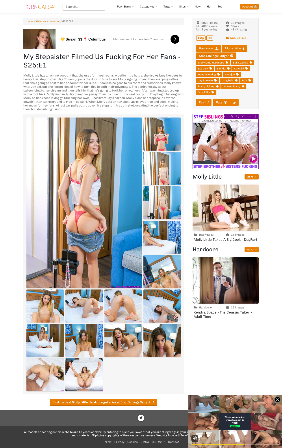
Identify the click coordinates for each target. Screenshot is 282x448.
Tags (166, 6)
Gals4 (38, 7)
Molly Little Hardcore (211, 62)
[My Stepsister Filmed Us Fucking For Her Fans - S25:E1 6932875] (84, 306)
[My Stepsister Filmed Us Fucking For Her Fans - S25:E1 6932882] (45, 374)
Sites (182, 6)
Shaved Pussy (231, 86)
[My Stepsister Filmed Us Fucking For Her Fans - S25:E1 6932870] (162, 168)
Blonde (221, 68)
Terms (107, 442)
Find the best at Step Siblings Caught (101, 402)
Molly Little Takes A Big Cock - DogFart (225, 239)
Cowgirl (239, 68)
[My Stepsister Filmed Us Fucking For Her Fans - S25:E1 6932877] (162, 306)
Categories (147, 6)
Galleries (41, 21)
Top (220, 6)
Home (30, 21)
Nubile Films (238, 38)
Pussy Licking (206, 86)
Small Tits (204, 92)
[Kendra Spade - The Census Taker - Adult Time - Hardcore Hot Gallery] (226, 280)
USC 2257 (158, 442)
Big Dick (203, 68)
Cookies (132, 442)
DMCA (145, 442)
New (198, 6)
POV (244, 80)
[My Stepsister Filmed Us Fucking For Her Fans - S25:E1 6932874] (45, 306)
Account (247, 6)
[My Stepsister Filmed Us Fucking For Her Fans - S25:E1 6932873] (162, 271)
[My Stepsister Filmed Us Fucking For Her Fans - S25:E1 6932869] (162, 134)
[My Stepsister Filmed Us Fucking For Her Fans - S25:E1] (84, 203)
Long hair (227, 80)
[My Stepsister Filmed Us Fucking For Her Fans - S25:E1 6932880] (123, 340)
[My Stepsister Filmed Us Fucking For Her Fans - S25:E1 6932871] (162, 202)
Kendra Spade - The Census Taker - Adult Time (223, 314)
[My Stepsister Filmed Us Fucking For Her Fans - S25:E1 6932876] (123, 306)
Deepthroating (207, 74)
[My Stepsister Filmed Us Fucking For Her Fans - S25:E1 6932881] (162, 340)
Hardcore (54, 21)
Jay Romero (205, 80)
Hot (209, 6)
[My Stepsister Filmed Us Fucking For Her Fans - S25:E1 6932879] (84, 340)
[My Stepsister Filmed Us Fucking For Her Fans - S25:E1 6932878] (45, 340)
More (250, 176)
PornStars (124, 6)
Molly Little (233, 48)
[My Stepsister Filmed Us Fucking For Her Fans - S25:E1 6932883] (84, 374)
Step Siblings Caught (214, 56)
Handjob (230, 74)
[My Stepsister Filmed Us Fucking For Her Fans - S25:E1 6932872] (162, 237)
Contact (173, 442)
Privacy (119, 442)
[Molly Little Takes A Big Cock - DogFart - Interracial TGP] (226, 208)
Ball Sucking (240, 62)
